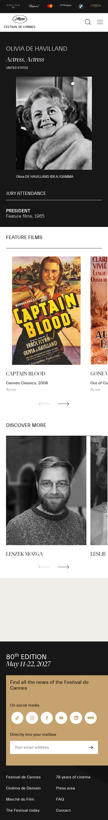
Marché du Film (20, 799)
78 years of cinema (73, 777)
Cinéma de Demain (23, 788)
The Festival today (22, 810)
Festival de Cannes (23, 777)
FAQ (60, 799)
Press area (65, 788)
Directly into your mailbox (33, 734)
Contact (63, 810)
